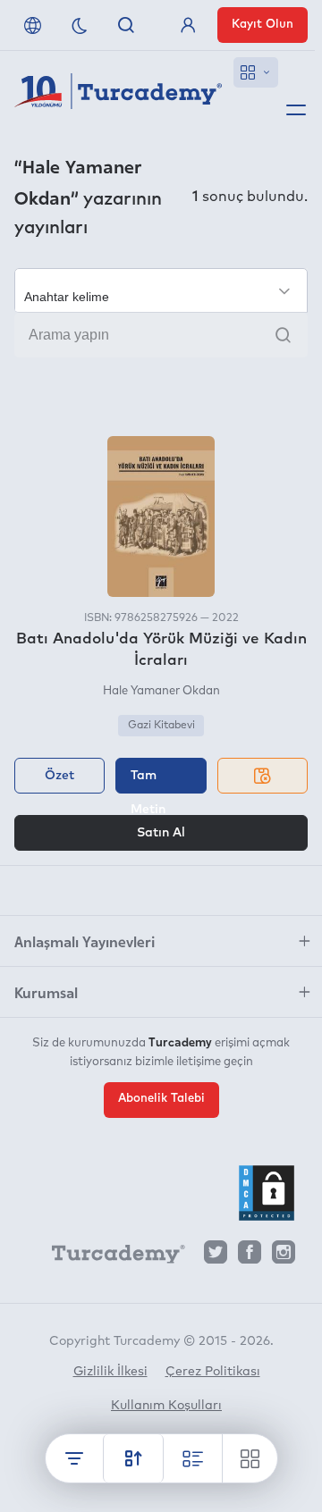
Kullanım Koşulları (166, 1405)
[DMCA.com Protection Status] (266, 1193)
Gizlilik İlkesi (110, 1371)
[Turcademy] (110, 1257)
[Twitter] (215, 1256)
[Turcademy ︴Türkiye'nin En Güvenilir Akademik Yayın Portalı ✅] (118, 95)
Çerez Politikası (212, 1371)
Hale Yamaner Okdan (161, 691)
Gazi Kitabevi (161, 725)
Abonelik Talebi (161, 1099)
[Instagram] (283, 1256)
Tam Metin (148, 781)
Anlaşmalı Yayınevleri (84, 941)
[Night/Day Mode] (79, 25)
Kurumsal (46, 992)
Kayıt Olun (262, 24)
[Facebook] (249, 1256)
